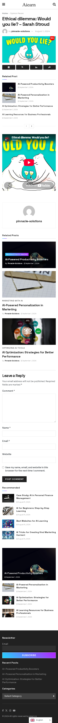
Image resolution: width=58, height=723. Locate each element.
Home (5, 13)
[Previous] (26, 126)
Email (6, 441)
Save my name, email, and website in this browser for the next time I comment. (26, 469)
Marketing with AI (12, 301)
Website (6, 454)
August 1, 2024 (42, 31)
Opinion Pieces (17, 13)
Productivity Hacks (17, 254)
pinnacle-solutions (20, 31)
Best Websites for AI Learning (32, 521)
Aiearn (29, 4)
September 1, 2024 (26, 87)
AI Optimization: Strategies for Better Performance (27, 106)
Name (6, 427)
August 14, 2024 (24, 515)
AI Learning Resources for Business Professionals (26, 114)
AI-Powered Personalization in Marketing (24, 674)
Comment (8, 390)
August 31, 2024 (24, 502)
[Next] (31, 126)
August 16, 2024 (24, 525)
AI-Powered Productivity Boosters (36, 84)
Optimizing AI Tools (13, 348)
